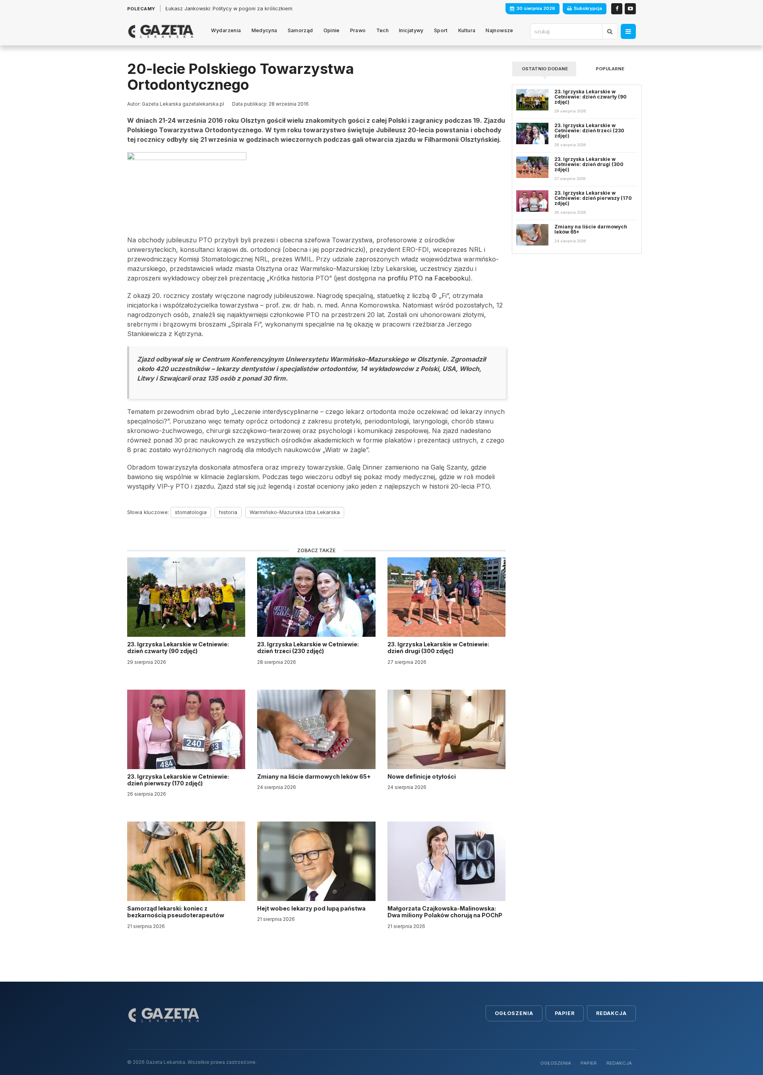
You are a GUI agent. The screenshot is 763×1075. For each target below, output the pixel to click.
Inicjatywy (411, 30)
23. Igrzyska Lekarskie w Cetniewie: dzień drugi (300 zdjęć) (438, 647)
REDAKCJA (619, 1063)
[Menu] (628, 31)
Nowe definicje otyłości (422, 776)
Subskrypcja (588, 8)
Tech (382, 30)
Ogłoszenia (514, 1013)
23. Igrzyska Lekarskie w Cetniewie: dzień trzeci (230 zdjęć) (308, 647)
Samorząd (300, 30)
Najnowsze (499, 30)
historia (228, 512)
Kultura (467, 30)
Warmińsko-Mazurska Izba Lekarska (295, 512)
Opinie (331, 30)
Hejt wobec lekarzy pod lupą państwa (312, 908)
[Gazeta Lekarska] (160, 31)
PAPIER (589, 1063)
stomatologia (191, 512)
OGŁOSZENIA (555, 1063)
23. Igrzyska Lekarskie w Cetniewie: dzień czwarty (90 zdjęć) (178, 647)
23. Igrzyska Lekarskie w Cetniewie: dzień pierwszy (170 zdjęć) (178, 780)
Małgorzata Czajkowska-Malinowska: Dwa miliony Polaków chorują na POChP (444, 911)
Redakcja (611, 1013)
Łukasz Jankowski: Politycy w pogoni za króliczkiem (228, 9)
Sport (441, 30)
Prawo (358, 30)
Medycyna (264, 30)
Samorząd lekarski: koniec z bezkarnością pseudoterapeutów (176, 911)
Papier (565, 1013)
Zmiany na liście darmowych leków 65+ (314, 776)
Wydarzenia (226, 30)
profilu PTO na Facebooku (427, 278)
